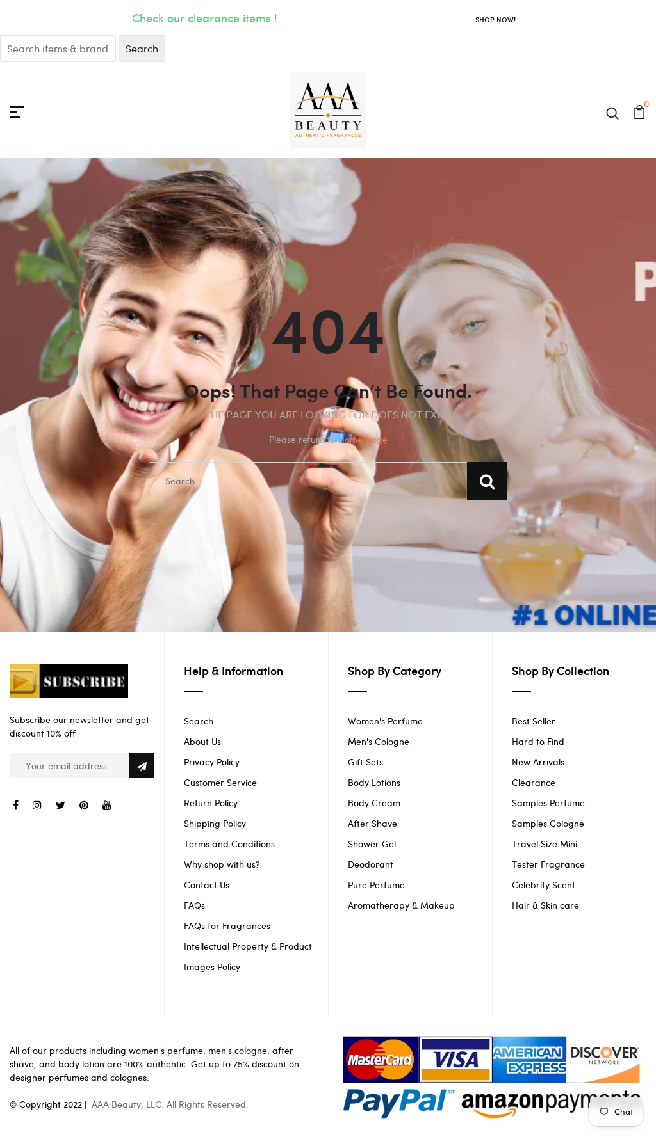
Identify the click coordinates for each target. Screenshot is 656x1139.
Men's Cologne (378, 741)
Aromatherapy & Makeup (401, 905)
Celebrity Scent (543, 885)
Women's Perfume (385, 721)
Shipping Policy (215, 823)
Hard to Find (538, 741)
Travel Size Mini (544, 844)
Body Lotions (374, 782)
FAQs (194, 905)
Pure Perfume (376, 885)
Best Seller (533, 721)
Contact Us (206, 885)
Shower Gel (372, 844)
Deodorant (370, 864)
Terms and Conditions (229, 844)
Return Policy (211, 803)
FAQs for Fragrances (227, 926)
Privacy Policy (212, 762)
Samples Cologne (548, 823)
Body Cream (374, 803)
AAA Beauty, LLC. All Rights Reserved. (170, 1104)
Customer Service (220, 782)
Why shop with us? (222, 864)
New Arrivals (538, 762)
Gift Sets (365, 762)
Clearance (533, 782)
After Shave (372, 823)
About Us (202, 741)
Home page (363, 439)
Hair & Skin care (545, 905)
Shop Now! (495, 19)
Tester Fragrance (548, 864)
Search (198, 721)
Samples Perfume (548, 803)
